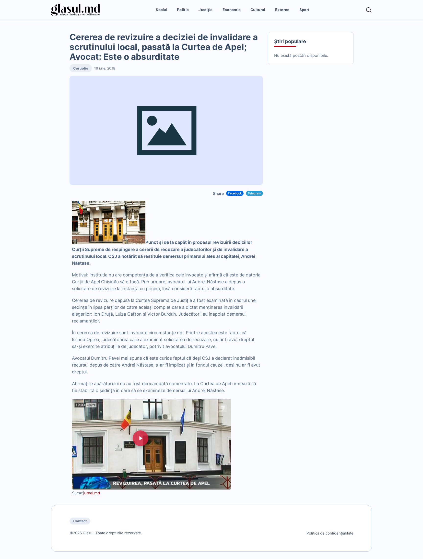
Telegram (254, 193)
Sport (304, 9)
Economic (232, 9)
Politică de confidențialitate (329, 533)
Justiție (205, 9)
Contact (80, 521)
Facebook (235, 193)
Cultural (257, 9)
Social (161, 9)
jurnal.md (91, 492)
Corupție (80, 68)
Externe (282, 9)
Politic (183, 9)
